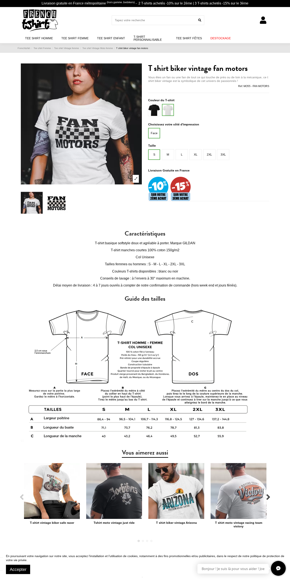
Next (268, 497)
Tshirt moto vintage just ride (114, 522)
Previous (22, 497)
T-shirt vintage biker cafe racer (52, 522)
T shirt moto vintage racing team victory (238, 524)
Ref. (240, 86)
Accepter (18, 569)
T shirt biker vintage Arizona (176, 522)
